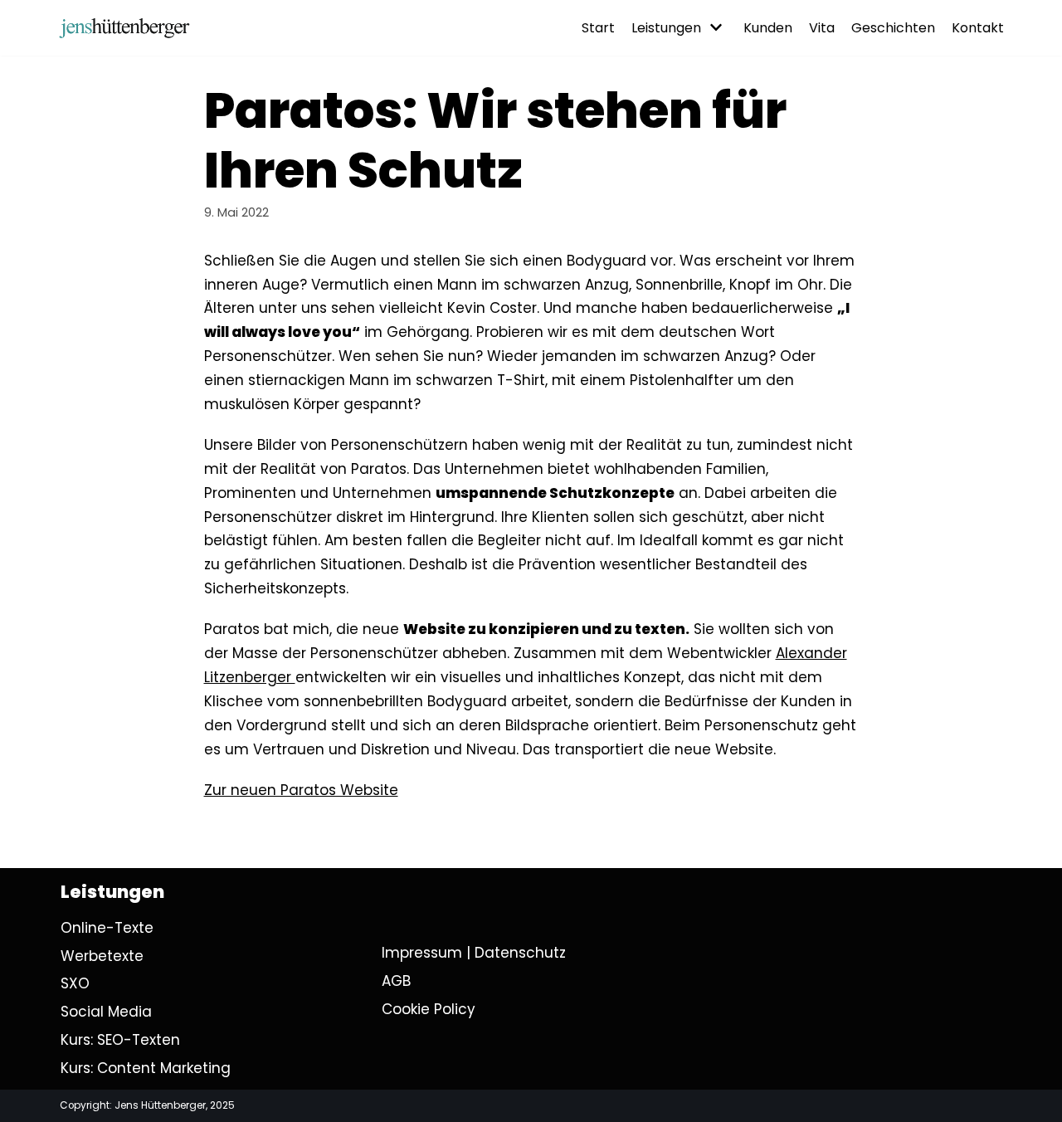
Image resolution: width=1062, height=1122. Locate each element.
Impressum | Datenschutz (474, 953)
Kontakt (978, 27)
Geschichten (893, 27)
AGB (396, 981)
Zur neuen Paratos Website (301, 790)
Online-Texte (107, 928)
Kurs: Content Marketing (146, 1068)
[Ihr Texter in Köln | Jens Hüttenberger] (124, 28)
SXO (75, 983)
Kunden (767, 27)
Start (598, 27)
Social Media (106, 1012)
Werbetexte (102, 956)
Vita (822, 27)
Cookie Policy (428, 1009)
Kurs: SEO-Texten (120, 1040)
